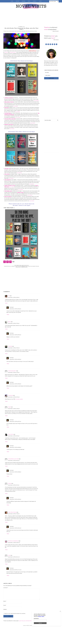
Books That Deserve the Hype (33, 266)
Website (5, 609)
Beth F (9, 321)
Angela (9, 406)
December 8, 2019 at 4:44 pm (15, 569)
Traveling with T (13, 52)
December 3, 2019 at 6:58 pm (15, 447)
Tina (9, 295)
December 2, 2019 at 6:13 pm (13, 435)
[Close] (61, 611)
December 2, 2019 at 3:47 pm (14, 397)
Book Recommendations (22, 266)
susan (9, 555)
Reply (6, 303)
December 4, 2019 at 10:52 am (14, 542)
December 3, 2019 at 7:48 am (14, 513)
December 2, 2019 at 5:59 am (13, 297)
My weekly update (19, 399)
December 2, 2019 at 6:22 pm (14, 460)
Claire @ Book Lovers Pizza (13, 458)
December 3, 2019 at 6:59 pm (15, 499)
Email (4, 605)
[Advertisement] (31, 17)
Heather (9, 483)
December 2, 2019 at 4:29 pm (14, 408)
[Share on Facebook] (7, 262)
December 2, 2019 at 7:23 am (13, 323)
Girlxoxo (6, 52)
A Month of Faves (14, 266)
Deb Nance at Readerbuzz (13, 540)
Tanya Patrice (10, 434)
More (20, 265)
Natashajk (10, 346)
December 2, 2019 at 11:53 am (14, 347)
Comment (5, 587)
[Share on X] (4, 262)
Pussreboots (10, 395)
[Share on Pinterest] (10, 262)
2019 (10, 266)
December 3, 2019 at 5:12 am (13, 485)
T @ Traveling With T (12, 370)
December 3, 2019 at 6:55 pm (15, 308)
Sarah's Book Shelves (12, 512)
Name (4, 601)
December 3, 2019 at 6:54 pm (15, 528)
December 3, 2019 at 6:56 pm (15, 359)
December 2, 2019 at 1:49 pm (13, 372)
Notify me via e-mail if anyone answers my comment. (15, 613)
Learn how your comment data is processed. (28, 620)
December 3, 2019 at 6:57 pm (15, 421)
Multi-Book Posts (25, 265)
